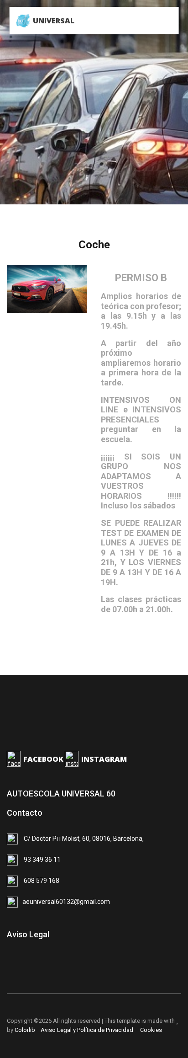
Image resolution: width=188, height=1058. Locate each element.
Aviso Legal (28, 934)
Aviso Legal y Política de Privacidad (86, 1029)
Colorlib (25, 1029)
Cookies (149, 1029)
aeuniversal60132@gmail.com (66, 901)
